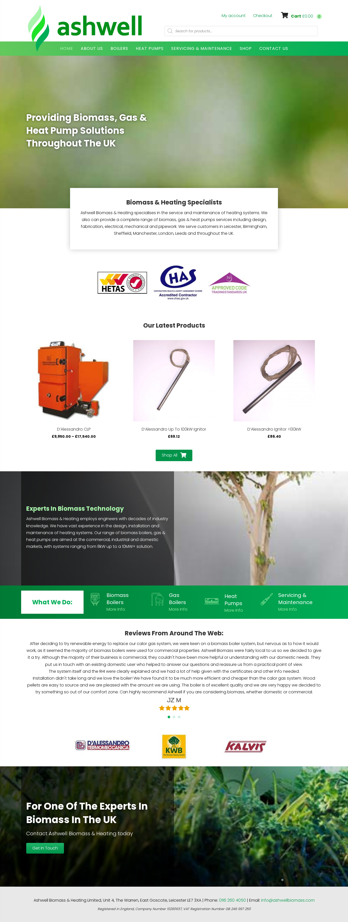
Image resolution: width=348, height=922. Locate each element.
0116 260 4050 (232, 900)
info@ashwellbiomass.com (288, 900)
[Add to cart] (214, 349)
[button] (174, 455)
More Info (115, 609)
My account (234, 16)
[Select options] (114, 349)
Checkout (262, 16)
